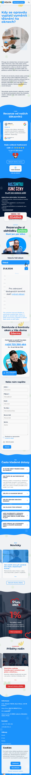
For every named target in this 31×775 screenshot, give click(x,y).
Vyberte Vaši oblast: (15, 258)
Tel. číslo (6, 408)
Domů (3, 735)
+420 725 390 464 (15, 344)
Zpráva (6, 422)
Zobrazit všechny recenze (15, 162)
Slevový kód (7, 415)
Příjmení (6, 394)
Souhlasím (15, 763)
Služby (3, 741)
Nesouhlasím (15, 768)
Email (5, 401)
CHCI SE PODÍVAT (15, 173)
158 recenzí (18, 150)
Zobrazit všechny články (15, 583)
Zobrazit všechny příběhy (15, 686)
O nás (3, 738)
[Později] (26, 268)
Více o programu (15, 632)
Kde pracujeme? (6, 744)
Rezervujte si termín (19, 2)
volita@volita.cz (6, 727)
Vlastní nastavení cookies (15, 771)
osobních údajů (9, 438)
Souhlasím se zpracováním (12, 437)
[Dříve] (23, 268)
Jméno (5, 387)
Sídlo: (14, 704)
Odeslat (7, 447)
